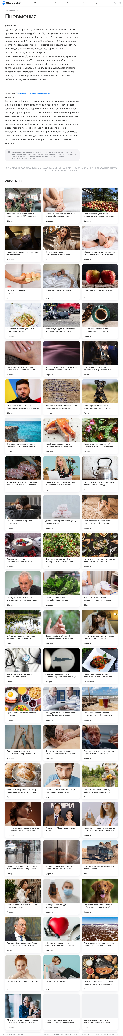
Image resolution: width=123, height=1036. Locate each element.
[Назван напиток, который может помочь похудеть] (23, 897)
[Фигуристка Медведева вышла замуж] (61, 820)
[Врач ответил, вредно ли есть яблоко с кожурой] (100, 282)
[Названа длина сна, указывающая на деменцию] (23, 244)
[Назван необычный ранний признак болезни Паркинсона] (61, 628)
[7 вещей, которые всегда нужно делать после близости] (100, 628)
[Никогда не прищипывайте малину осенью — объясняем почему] (61, 551)
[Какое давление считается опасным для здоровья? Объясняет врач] (23, 666)
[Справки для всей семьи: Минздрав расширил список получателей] (100, 1012)
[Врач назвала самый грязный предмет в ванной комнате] (61, 858)
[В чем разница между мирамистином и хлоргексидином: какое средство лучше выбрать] (61, 897)
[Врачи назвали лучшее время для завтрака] (23, 705)
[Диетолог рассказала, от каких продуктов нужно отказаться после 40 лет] (100, 973)
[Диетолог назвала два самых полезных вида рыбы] (23, 321)
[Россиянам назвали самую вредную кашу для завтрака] (23, 551)
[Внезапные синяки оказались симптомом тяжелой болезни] (23, 359)
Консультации (10, 10)
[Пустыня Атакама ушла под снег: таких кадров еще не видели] (100, 935)
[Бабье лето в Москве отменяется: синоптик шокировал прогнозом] (23, 858)
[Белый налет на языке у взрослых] (23, 973)
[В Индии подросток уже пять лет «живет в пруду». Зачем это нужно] (23, 628)
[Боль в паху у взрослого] (61, 973)
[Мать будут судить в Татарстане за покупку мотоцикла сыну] (61, 321)
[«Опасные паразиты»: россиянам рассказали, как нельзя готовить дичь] (23, 474)
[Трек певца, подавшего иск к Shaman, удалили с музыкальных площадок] (61, 1012)
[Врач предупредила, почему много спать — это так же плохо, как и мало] (61, 282)
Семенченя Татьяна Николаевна (33, 93)
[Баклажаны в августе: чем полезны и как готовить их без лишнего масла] (100, 666)
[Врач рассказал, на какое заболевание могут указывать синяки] (23, 743)
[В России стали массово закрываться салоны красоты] (100, 589)
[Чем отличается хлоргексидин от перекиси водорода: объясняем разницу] (100, 820)
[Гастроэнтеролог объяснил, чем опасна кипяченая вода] (100, 474)
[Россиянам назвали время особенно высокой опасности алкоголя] (100, 705)
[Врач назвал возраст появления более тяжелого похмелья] (100, 743)
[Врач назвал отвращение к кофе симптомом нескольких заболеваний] (61, 781)
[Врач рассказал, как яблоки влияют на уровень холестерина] (100, 206)
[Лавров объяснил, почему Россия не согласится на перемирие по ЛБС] (23, 935)
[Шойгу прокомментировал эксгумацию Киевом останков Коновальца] (23, 589)
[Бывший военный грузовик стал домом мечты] (100, 858)
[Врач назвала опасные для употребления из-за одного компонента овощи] (61, 589)
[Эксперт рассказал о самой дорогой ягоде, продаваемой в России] (100, 436)
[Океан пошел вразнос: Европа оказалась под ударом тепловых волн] (23, 436)
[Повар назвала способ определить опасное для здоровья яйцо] (23, 282)
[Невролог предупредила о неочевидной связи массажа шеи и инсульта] (61, 743)
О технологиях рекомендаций (103, 1034)
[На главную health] (13, 3)
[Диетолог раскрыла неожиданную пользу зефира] (61, 513)
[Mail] (3, 3)
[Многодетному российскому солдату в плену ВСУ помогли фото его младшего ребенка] (23, 206)
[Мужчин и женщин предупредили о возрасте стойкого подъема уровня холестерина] (23, 1012)
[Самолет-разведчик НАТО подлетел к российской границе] (61, 666)
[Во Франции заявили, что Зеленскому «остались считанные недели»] (23, 397)
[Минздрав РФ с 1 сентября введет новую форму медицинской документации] (61, 705)
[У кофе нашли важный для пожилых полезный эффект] (100, 321)
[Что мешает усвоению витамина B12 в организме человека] (100, 551)
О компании (11, 1034)
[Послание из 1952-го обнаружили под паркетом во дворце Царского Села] (61, 397)
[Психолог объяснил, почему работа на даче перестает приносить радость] (100, 781)
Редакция (46, 1034)
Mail (3, 1034)
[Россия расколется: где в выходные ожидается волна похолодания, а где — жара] (100, 397)
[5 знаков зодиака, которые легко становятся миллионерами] (61, 474)
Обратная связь (85, 1034)
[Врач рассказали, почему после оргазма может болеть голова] (100, 513)
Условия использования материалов (65, 1034)
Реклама (20, 1034)
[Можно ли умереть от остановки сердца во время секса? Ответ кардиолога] (100, 244)
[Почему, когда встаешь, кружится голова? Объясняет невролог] (61, 359)
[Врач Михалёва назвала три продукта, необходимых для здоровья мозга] (61, 436)
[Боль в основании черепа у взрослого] (23, 513)
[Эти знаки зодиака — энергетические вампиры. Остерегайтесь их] (61, 244)
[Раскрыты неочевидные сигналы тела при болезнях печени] (61, 206)
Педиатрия (23, 10)
